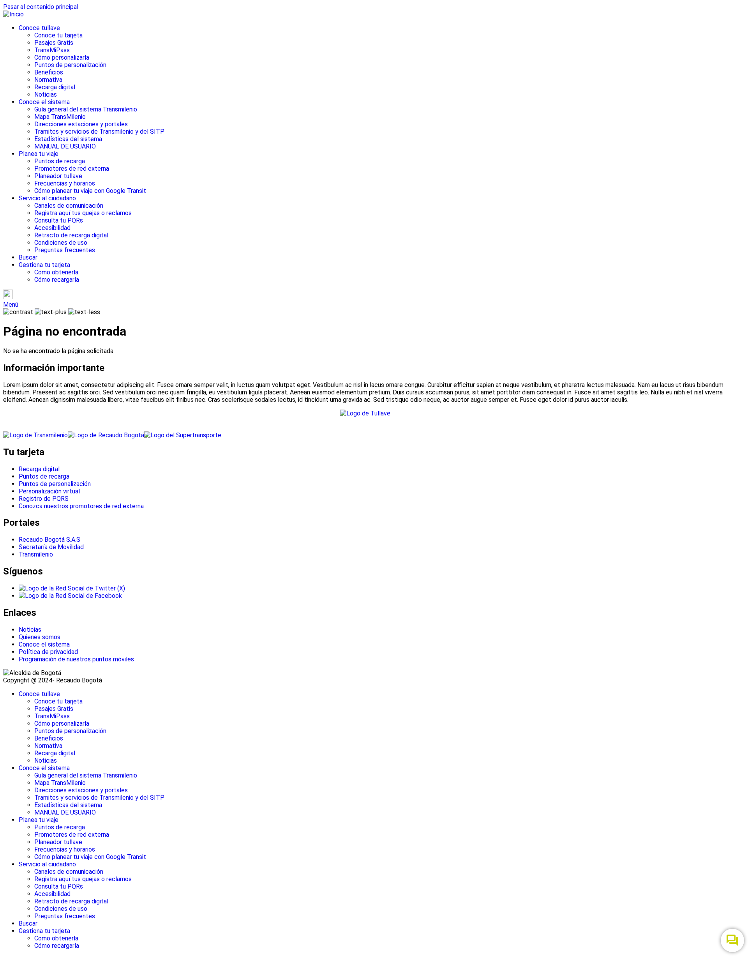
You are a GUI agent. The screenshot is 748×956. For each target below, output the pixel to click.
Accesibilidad (52, 227)
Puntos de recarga (59, 161)
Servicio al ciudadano (47, 198)
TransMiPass (52, 50)
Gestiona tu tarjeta (44, 265)
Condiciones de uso (60, 242)
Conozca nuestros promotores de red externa (81, 506)
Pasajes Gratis (53, 42)
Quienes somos (39, 637)
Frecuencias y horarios (64, 183)
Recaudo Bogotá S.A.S (49, 539)
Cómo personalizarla (61, 57)
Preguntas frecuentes (64, 250)
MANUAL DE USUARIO (65, 146)
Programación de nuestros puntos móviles (76, 659)
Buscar (28, 257)
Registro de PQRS (44, 498)
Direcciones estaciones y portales (81, 124)
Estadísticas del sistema (68, 139)
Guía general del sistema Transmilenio (85, 109)
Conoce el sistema (44, 102)
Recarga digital (54, 87)
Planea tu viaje (38, 153)
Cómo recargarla (56, 279)
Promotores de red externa (71, 168)
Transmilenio (36, 554)
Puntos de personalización (70, 65)
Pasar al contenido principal (40, 7)
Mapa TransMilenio (60, 116)
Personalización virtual (49, 491)
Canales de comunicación (68, 205)
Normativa (48, 79)
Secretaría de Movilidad (51, 547)
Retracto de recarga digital (71, 235)
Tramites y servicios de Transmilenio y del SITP (99, 131)
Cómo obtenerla (56, 272)
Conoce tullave (39, 28)
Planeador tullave (58, 176)
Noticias (45, 94)
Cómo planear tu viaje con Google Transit (90, 190)
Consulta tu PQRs (58, 220)
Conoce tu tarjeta (58, 35)
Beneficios (48, 72)
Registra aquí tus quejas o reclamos (83, 213)
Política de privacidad (48, 652)
